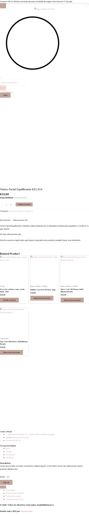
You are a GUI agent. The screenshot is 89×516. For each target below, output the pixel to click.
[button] (44, 3)
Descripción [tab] (5, 220)
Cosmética (13, 211)
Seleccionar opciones (41, 298)
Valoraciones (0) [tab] (20, 220)
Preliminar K (28, 211)
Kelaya (20, 211)
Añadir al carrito (24, 204)
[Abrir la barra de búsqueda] (1, 78)
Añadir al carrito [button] (9, 300)
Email (2, 477)
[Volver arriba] (3, 487)
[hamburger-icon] (86, 5)
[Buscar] (3, 88)
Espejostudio (26, 511)
